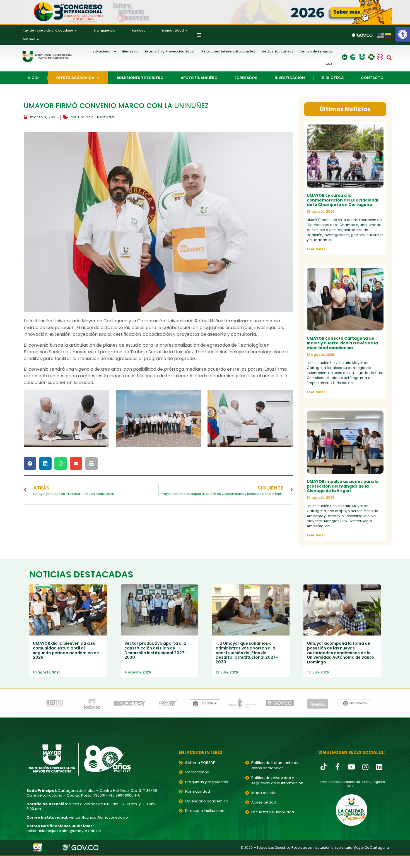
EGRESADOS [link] (246, 77)
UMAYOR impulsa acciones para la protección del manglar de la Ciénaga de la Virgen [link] (342, 486)
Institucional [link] (100, 51)
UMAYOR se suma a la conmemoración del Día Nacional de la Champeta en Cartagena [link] (342, 200)
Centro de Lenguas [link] (316, 51)
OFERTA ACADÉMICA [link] (75, 77)
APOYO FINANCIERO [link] (199, 77)
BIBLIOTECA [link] (333, 77)
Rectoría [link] (105, 117)
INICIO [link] (32, 77)
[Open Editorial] (38, 39)
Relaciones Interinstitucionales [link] (228, 51)
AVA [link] (329, 64)
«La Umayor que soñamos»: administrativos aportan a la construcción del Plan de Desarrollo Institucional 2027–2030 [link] (247, 653)
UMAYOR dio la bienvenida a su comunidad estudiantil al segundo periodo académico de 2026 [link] (66, 650)
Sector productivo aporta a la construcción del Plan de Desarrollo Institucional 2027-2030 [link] (155, 650)
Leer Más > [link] (316, 249)
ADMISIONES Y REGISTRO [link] (140, 77)
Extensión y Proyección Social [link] (170, 51)
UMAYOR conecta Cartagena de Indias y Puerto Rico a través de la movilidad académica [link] (342, 343)
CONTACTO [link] (372, 77)
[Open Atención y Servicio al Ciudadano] (75, 30)
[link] (402, 34)
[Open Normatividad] (186, 30)
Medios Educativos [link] (277, 51)
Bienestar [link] (130, 51)
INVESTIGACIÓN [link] (290, 77)
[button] (389, 58)
